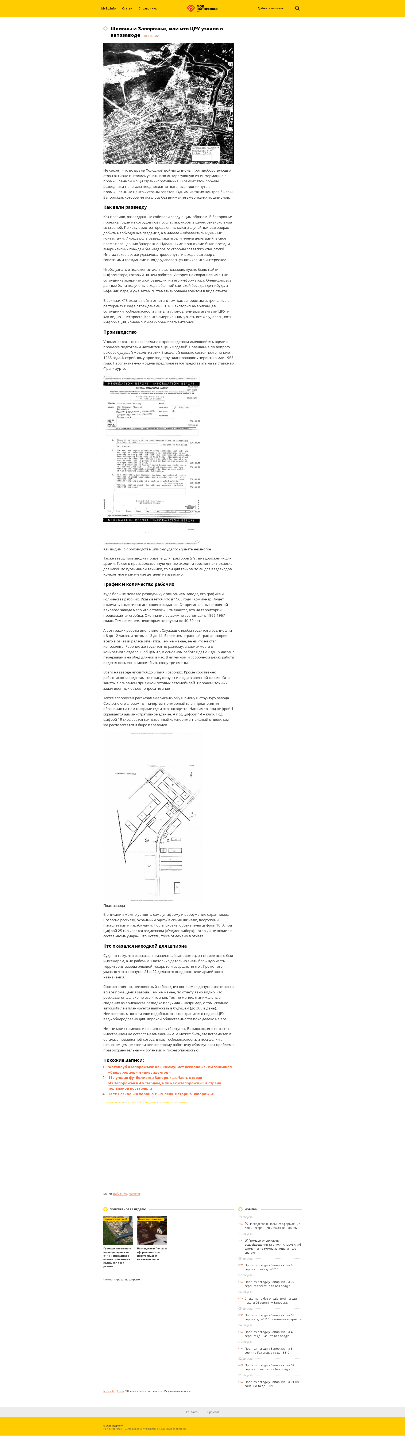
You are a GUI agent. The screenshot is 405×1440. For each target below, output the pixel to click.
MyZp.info (108, 8)
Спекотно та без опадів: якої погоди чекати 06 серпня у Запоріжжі (271, 1300)
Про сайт (213, 1412)
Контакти (192, 1412)
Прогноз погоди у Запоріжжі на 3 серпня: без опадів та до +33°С (269, 1351)
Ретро (120, 1391)
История (134, 1193)
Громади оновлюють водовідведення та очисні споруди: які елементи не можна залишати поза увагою (117, 1257)
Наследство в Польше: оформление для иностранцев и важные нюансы (152, 1254)
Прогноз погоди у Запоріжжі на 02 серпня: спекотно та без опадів (269, 1367)
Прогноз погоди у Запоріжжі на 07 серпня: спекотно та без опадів (269, 1284)
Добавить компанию (271, 8)
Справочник (148, 8)
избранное (120, 1193)
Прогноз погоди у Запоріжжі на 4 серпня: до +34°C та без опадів (269, 1334)
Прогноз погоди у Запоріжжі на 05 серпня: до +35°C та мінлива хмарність (273, 1317)
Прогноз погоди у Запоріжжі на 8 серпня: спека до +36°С (269, 1267)
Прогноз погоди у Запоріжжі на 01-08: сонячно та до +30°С (272, 1384)
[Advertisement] (168, 1148)
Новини (251, 1209)
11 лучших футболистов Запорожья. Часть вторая (155, 1077)
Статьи (127, 8)
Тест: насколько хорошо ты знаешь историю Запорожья (161, 1093)
